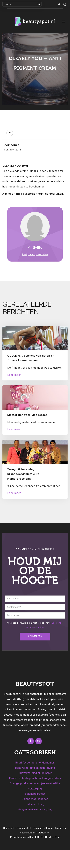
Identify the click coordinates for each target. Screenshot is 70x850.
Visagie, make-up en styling (35, 809)
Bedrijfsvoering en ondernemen (35, 762)
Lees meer (14, 374)
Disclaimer (44, 832)
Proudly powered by (22, 837)
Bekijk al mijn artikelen (35, 254)
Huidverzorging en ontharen (35, 773)
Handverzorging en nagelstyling (35, 767)
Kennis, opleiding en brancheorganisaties (35, 778)
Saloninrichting (35, 804)
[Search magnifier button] (39, 4)
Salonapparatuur (35, 793)
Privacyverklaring (43, 828)
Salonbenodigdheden (35, 798)
